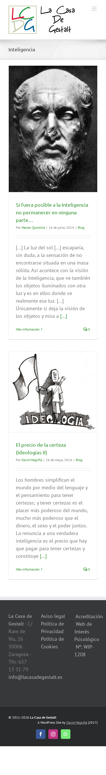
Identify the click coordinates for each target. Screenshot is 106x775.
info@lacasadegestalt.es (35, 677)
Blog (81, 227)
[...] (63, 316)
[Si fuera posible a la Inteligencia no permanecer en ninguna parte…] (53, 129)
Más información (28, 329)
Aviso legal (53, 616)
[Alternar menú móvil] (95, 9)
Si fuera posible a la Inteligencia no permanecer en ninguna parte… (52, 212)
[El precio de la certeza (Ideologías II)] (53, 391)
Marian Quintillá (33, 227)
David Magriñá (31, 460)
